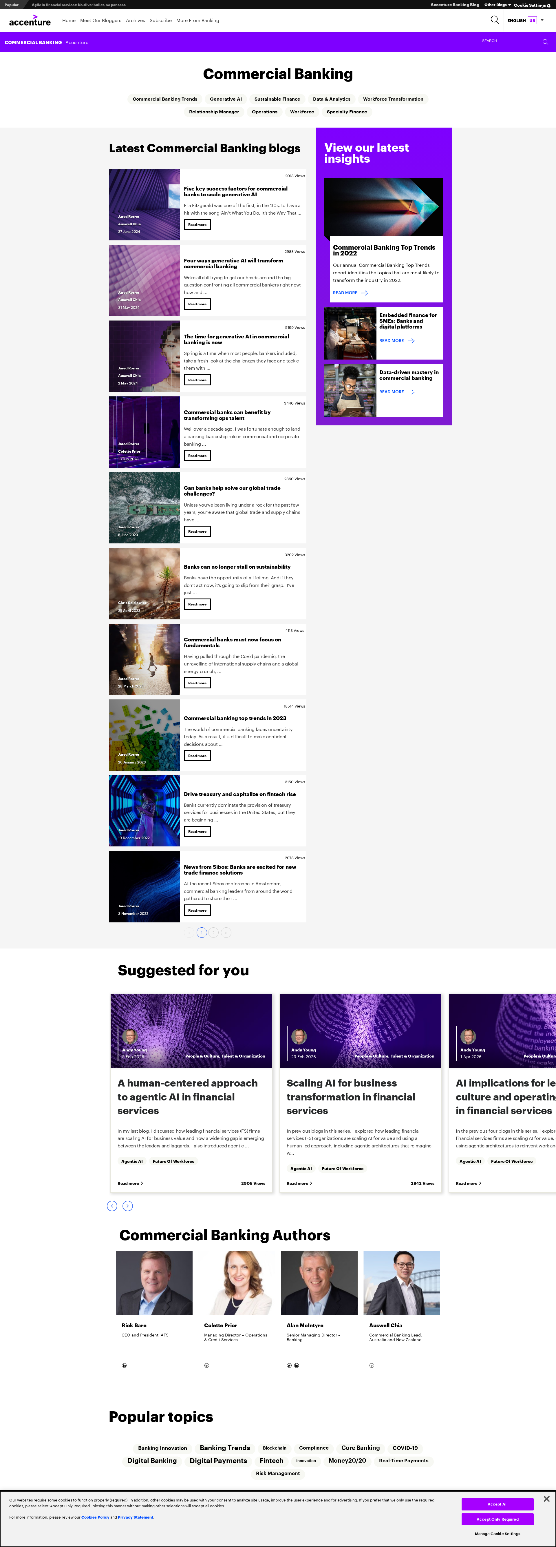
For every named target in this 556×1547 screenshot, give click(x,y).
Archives (135, 19)
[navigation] (525, 20)
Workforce (302, 112)
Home (69, 19)
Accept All (498, 1504)
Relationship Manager (214, 112)
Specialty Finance (347, 112)
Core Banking (360, 1448)
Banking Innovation (162, 1448)
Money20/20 (347, 1461)
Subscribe (161, 19)
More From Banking (197, 19)
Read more (197, 224)
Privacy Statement (135, 1516)
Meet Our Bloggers (100, 19)
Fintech (272, 1461)
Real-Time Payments (404, 1460)
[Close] (546, 1498)
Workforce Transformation (393, 99)
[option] (191, 1093)
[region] (278, 1519)
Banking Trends (225, 1448)
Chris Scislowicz (132, 602)
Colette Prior (129, 451)
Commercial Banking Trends (165, 99)
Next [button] (127, 1206)
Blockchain (274, 1448)
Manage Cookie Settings (497, 1534)
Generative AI (226, 99)
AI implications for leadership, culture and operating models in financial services (190, 1095)
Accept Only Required (498, 1519)
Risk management (278, 1473)
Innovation (306, 1461)
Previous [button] (112, 1206)
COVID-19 (405, 1448)
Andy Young (134, 1049)
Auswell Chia (129, 224)
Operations (264, 112)
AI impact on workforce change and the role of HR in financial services (354, 1095)
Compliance (314, 1448)
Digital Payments (218, 1460)
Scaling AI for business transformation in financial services (82, 4)
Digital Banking (152, 1460)
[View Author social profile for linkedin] (125, 1364)
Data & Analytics (331, 99)
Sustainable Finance (277, 99)
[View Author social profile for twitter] (290, 1364)
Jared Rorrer (128, 216)
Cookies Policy (95, 1516)
